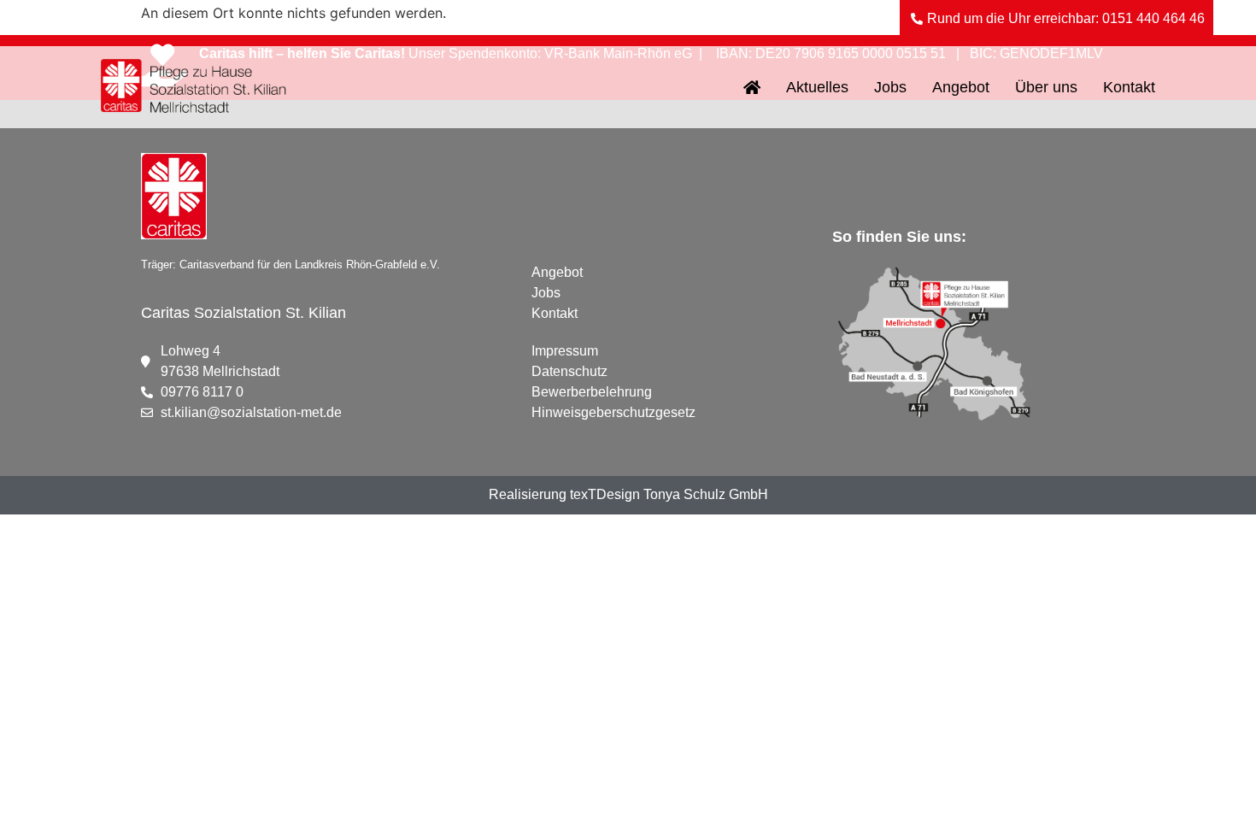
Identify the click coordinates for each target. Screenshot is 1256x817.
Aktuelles (817, 87)
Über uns (1046, 87)
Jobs (890, 87)
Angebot (960, 87)
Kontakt (1129, 87)
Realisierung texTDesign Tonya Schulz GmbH (628, 494)
